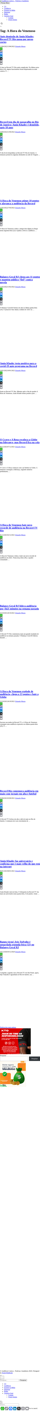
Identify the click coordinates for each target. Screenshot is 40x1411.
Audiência (7, 8)
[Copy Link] (20, 51)
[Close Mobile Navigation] (1, 26)
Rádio (6, 14)
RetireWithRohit (7, 1373)
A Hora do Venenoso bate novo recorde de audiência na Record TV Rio (19, 528)
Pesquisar (3, 1055)
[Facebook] (20, 53)
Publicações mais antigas (8, 1027)
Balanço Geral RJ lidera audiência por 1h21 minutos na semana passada (19, 607)
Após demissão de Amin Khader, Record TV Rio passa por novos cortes (17, 39)
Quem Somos (12, 20)
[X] (20, 58)
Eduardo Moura (20, 46)
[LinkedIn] (20, 56)
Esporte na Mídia (9, 10)
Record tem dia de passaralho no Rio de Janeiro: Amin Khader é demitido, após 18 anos (19, 125)
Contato (10, 18)
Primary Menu (5, 3)
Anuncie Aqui (8, 16)
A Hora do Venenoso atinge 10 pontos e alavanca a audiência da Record (19, 202)
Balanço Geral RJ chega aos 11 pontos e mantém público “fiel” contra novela (20, 279)
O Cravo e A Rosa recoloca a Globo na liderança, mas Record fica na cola (19, 441)
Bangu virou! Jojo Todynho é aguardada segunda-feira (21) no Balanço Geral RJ (17, 944)
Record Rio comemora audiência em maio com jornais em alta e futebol (19, 792)
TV (5, 6)
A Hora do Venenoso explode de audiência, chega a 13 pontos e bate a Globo (19, 694)
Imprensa (7, 12)
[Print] (20, 61)
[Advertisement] (20, 1107)
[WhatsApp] (20, 48)
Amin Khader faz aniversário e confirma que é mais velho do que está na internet (20, 864)
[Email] (20, 63)
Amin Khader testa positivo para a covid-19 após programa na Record (18, 364)
